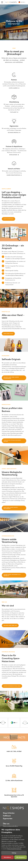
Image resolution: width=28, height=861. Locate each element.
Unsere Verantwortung (13, 175)
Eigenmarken (7, 818)
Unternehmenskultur (10, 826)
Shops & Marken (13, 88)
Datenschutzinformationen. (14, 849)
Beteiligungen (13, 154)
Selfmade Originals (13, 132)
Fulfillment (13, 112)
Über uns (6, 823)
